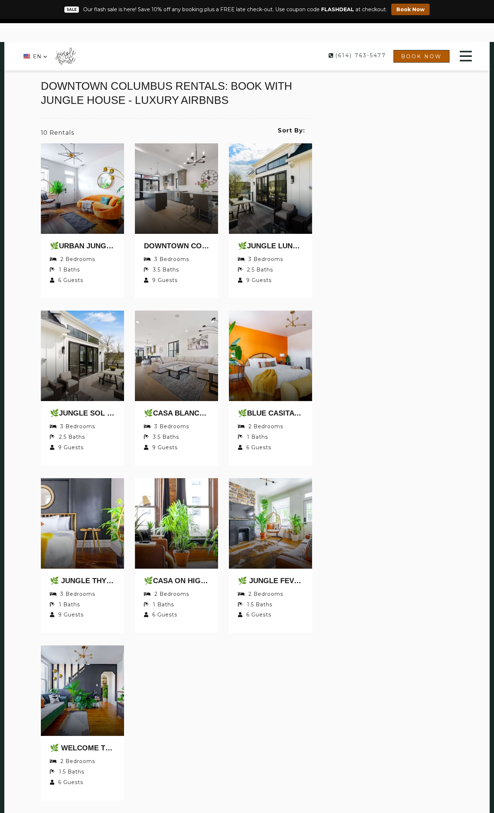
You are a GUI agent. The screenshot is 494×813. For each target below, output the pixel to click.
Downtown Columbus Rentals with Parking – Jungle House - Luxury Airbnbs (176, 246)
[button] (35, 56)
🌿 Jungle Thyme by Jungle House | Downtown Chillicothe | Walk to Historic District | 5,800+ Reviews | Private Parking (82, 581)
